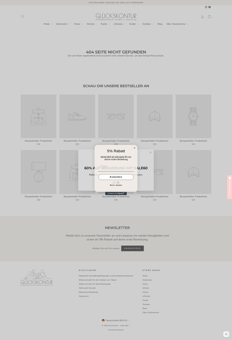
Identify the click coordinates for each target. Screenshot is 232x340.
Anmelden (116, 177)
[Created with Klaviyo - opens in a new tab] (116, 193)
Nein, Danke (116, 185)
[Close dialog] (134, 147)
